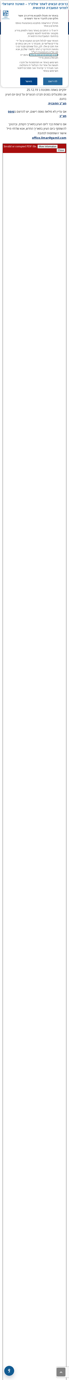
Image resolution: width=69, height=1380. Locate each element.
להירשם (52, 81)
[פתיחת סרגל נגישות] (9, 1371)
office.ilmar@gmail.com (43, 54)
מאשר (28, 81)
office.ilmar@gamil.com (49, 138)
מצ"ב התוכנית (57, 103)
